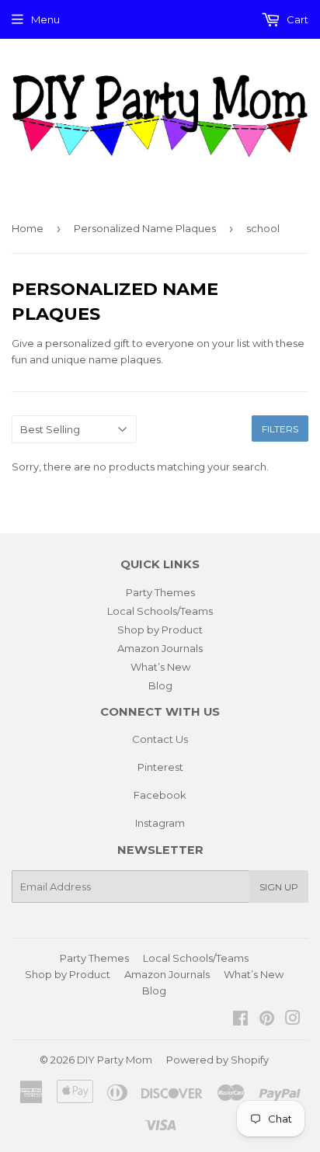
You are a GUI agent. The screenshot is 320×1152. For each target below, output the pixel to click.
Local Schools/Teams (160, 611)
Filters (280, 429)
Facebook (160, 795)
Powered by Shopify (217, 1059)
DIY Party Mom (114, 1059)
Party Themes (160, 592)
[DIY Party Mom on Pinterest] (267, 1020)
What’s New (160, 667)
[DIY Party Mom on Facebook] (240, 1020)
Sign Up (278, 887)
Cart (296, 19)
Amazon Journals (160, 648)
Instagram (160, 823)
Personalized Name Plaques (145, 228)
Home (27, 228)
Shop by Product (160, 629)
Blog (160, 685)
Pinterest (160, 767)
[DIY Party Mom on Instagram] (293, 1020)
